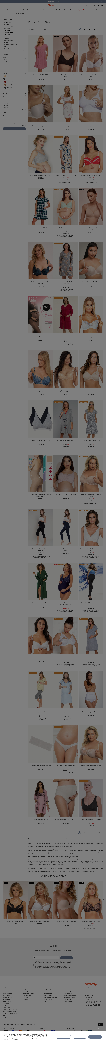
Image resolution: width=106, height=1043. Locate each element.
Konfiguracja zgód (80, 1036)
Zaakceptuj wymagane (63, 1036)
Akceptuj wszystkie (95, 1036)
